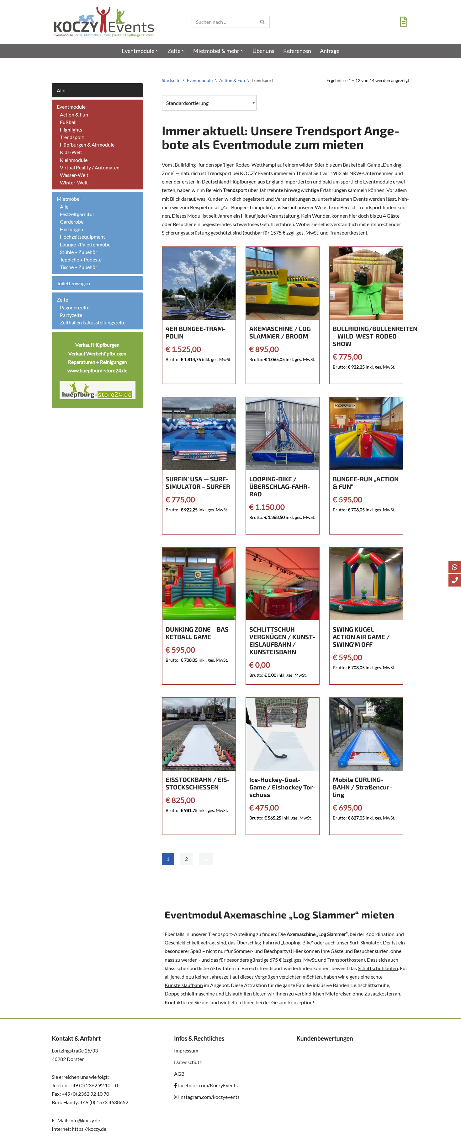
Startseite (171, 80)
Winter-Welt (74, 182)
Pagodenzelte (74, 307)
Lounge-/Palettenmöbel (86, 244)
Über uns (263, 51)
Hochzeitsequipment (82, 237)
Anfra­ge (329, 51)
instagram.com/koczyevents (209, 1097)
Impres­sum (186, 1050)
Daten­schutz (188, 1062)
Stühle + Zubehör (78, 252)
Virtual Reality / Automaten (89, 167)
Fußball (68, 122)
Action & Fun (74, 114)
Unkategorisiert (69, 80)
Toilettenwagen (73, 283)
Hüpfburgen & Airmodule (87, 144)
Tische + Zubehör (78, 267)
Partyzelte (71, 315)
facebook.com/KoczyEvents (207, 1085)
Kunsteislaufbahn (184, 985)
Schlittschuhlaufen (378, 968)
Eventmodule (71, 107)
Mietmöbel (69, 199)
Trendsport (72, 137)
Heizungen (71, 229)
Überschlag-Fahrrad (258, 942)
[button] (157, 50)
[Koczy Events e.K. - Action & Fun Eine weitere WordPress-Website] (104, 22)
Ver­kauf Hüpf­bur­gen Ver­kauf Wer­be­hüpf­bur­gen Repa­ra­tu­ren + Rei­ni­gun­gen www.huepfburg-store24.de (97, 357)
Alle (61, 90)
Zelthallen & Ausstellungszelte (92, 322)
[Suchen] (263, 22)
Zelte (62, 300)
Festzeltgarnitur (77, 214)
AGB (179, 1074)
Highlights (71, 129)
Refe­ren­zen (297, 51)
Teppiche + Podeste (81, 259)
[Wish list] (402, 23)
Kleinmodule (73, 160)
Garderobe (71, 222)
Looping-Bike (297, 942)
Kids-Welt (71, 152)
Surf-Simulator (365, 942)
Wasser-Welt (74, 175)
